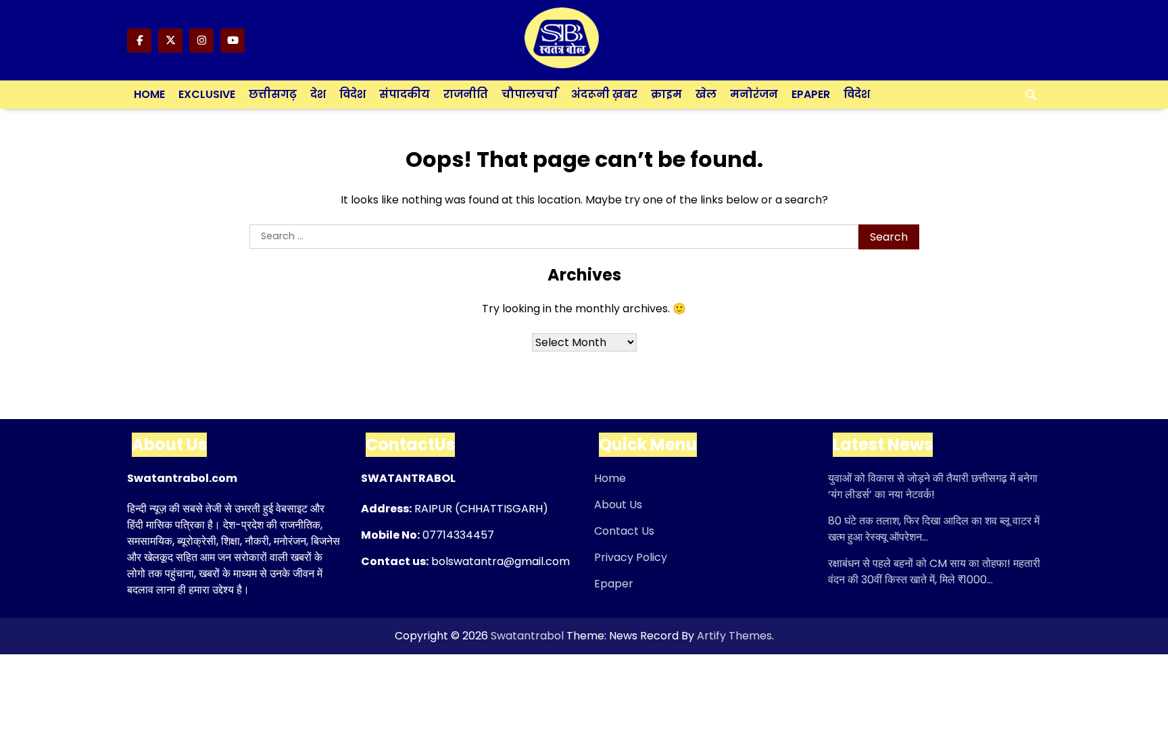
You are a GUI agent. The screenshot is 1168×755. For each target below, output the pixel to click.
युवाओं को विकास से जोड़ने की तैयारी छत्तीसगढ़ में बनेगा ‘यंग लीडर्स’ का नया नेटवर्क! (933, 486)
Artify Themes (734, 635)
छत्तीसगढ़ (273, 94)
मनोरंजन (754, 94)
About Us (618, 504)
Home (149, 94)
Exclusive (206, 94)
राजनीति (465, 94)
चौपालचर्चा (530, 94)
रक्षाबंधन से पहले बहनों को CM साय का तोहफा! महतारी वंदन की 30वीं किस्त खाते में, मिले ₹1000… (934, 571)
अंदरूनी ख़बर (604, 94)
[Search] (1031, 94)
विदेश (352, 94)
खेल (706, 94)
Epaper (811, 94)
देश (318, 94)
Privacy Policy (630, 557)
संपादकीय (404, 94)
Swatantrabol (527, 635)
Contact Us (624, 531)
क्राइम (666, 94)
